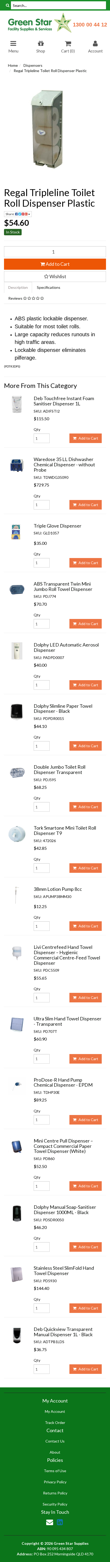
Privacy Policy (55, 1482)
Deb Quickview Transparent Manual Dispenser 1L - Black (63, 1331)
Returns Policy (55, 1493)
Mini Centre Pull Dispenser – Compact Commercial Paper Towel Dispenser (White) (63, 1146)
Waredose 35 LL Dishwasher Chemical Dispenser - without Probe (64, 464)
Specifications (48, 287)
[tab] (18, 287)
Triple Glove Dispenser (57, 526)
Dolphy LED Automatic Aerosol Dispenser (66, 647)
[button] (55, 276)
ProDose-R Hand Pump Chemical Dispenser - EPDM (63, 1082)
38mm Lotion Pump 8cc (58, 889)
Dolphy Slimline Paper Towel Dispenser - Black (63, 708)
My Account (55, 1411)
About (55, 1452)
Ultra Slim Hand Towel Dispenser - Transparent (67, 1021)
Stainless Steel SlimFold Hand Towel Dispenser (64, 1270)
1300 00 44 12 (90, 25)
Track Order (55, 1422)
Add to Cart (57, 264)
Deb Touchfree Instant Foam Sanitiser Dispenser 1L (64, 400)
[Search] (7, 5)
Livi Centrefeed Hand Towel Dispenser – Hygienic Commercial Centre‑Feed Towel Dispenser (67, 955)
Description (18, 287)
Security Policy (55, 1504)
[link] (60, 1522)
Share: (10, 214)
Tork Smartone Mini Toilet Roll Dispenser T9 (65, 830)
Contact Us (55, 1441)
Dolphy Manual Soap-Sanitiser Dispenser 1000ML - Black (65, 1209)
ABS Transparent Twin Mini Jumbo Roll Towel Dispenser (63, 586)
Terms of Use (55, 1470)
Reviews (15, 298)
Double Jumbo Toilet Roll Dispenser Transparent (59, 769)
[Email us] (49, 1522)
